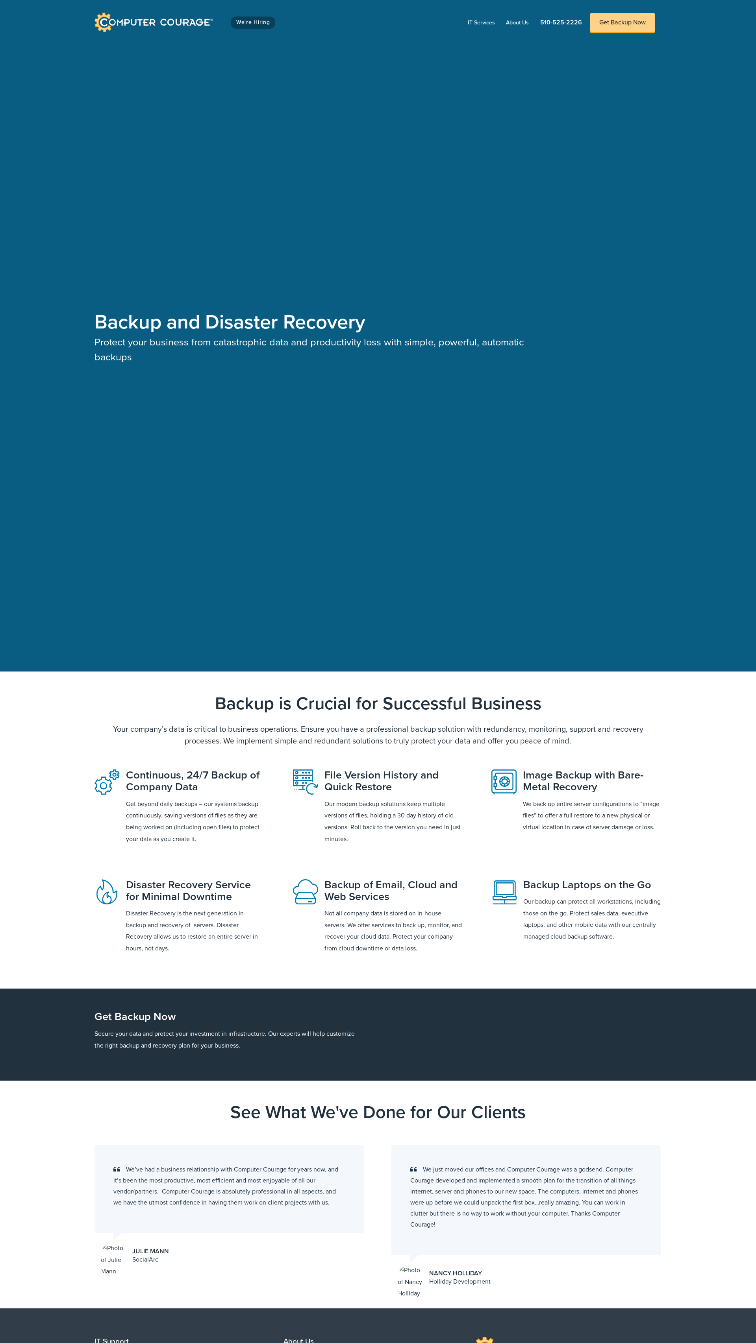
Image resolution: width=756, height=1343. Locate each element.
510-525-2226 (561, 22)
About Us (520, 22)
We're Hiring (253, 22)
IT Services (484, 22)
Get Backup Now (622, 22)
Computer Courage (121, 15)
